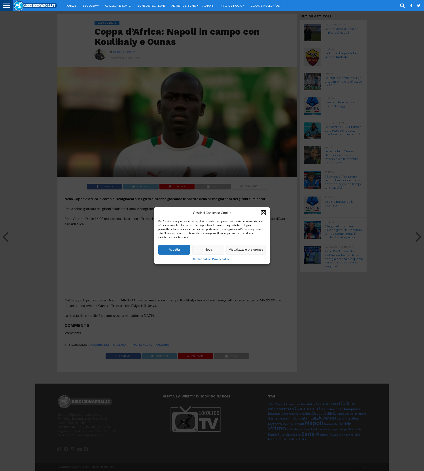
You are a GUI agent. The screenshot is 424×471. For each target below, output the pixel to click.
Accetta (174, 249)
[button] (263, 212)
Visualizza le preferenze (246, 249)
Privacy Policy (220, 259)
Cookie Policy (201, 259)
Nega (208, 249)
